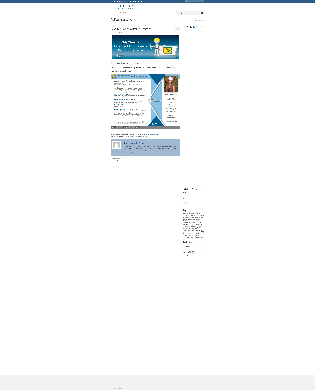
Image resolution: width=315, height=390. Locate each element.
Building (197, 213)
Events (193, 220)
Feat (197, 221)
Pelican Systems (125, 158)
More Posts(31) (131, 152)
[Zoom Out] (124, 127)
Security (187, 233)
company (113, 158)
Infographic (194, 224)
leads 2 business (198, 226)
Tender (185, 235)
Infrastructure (200, 224)
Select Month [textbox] (187, 246)
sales (184, 233)
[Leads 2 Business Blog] (125, 9)
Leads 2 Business (151, 133)
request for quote (196, 232)
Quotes (188, 232)
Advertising (187, 213)
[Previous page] (112, 127)
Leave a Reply (114, 160)
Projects (199, 230)
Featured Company (129, 32)
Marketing (186, 228)
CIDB (195, 217)
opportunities (186, 230)
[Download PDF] (136, 127)
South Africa (191, 233)
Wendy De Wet (116, 32)
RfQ (202, 232)
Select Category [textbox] (188, 256)
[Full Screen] (139, 127)
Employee (190, 220)
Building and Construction (191, 215)
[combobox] (192, 246)
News (120, 158)
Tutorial (188, 237)
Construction (188, 219)
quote (184, 232)
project (193, 230)
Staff (200, 233)
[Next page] (115, 127)
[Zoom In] (126, 127)
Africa (192, 213)
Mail (126, 152)
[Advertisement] (193, 57)
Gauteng (185, 224)
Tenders (191, 235)
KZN (184, 226)
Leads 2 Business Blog (144, 136)
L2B (186, 226)
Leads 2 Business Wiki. (153, 134)
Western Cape (200, 237)
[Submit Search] (186, 1)
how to (189, 224)
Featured (117, 158)
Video (195, 237)
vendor (192, 237)
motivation (192, 228)
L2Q (189, 226)
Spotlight (196, 233)
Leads (191, 226)
